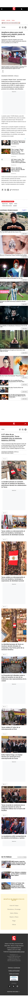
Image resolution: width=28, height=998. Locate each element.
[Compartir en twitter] (23, 27)
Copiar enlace (15, 189)
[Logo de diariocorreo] (14, 9)
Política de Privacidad (14, 970)
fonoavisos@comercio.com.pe (16, 951)
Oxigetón (11, 203)
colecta (15, 203)
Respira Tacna (5, 203)
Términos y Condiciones (14, 967)
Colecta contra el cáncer (7, 205)
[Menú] (2, 9)
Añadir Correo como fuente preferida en (10, 22)
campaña (15, 205)
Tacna (3, 27)
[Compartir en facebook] (20, 27)
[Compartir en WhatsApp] (25, 27)
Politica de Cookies (14, 973)
